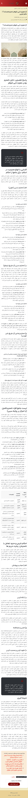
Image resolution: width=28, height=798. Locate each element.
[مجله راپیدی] (14, 3)
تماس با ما (14, 795)
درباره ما (9, 795)
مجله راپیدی (23, 8)
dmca (18, 795)
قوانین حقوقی (17, 8)
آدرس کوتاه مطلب (14, 784)
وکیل (13, 777)
